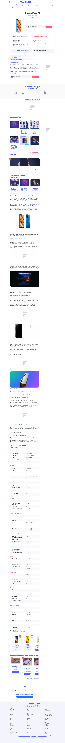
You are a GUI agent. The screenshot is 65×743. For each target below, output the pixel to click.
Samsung (29, 721)
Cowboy (46, 728)
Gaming (28, 708)
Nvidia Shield (29, 713)
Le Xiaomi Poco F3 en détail (16, 59)
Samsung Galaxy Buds (49, 722)
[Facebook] (29, 706)
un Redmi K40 (34, 206)
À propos (23, 739)
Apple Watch (12, 729)
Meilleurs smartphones (13, 735)
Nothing (46, 721)
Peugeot (11, 722)
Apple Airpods (47, 718)
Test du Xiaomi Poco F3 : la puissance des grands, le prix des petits (24, 169)
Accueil (12, 9)
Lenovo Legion (29, 711)
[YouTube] (33, 706)
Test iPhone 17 (38, 735)
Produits (15, 9)
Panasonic (29, 720)
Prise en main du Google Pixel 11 (38, 669)
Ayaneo (28, 710)
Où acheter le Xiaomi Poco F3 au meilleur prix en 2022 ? (35, 147)
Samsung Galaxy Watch (13, 732)
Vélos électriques (48, 727)
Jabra (46, 720)
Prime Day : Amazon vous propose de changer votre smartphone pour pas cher (24, 132)
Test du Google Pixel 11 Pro (15, 667)
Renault (11, 723)
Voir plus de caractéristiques (32, 99)
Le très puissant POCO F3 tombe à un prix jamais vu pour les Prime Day (14, 147)
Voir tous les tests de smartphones (32, 678)
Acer (46, 709)
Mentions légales (16, 739)
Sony (28, 722)
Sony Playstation (30, 714)
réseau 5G (34, 242)
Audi (10, 718)
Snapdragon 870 (28, 241)
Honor (46, 712)
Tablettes (29, 727)
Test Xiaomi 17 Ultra (46, 735)
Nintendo (29, 712)
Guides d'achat (14, 57)
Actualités (13, 55)
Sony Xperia (11, 714)
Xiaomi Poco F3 (13, 73)
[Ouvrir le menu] (10, 2)
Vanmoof (46, 733)
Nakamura (47, 731)
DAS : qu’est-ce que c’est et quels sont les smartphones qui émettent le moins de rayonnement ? (14, 131)
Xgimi (28, 724)
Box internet (34, 737)
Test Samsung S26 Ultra (42, 737)
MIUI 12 (18, 405)
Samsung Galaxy (12, 713)
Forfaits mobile (22, 735)
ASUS (28, 709)
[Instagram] (27, 706)
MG (10, 721)
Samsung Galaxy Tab (30, 731)
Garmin (11, 730)
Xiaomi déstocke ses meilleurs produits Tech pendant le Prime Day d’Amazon (35, 132)
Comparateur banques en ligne (24, 737)
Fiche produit (15, 669)
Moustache (47, 730)
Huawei (11, 711)
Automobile (11, 717)
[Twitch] (35, 706)
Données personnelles (44, 739)
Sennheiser (47, 723)
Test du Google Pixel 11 (27, 669)
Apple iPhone (12, 709)
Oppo (10, 712)
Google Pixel (12, 710)
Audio (45, 717)
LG (27, 719)
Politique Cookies (34, 739)
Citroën (11, 720)
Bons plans (46, 1)
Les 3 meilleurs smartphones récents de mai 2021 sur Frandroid (35, 190)
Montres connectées (13, 727)
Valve (28, 715)
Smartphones (20, 9)
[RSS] (31, 706)
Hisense (28, 718)
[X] (26, 706)
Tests (38, 1)
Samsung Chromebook (49, 715)
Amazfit (11, 728)
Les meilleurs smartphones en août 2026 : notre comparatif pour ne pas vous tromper (14, 190)
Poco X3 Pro (16, 645)
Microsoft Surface (48, 714)
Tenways (46, 732)
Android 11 (32, 405)
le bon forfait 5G (30, 441)
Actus (34, 1)
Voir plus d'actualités (34, 152)
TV (27, 717)
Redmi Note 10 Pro (39, 645)
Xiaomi (25, 9)
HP (45, 713)
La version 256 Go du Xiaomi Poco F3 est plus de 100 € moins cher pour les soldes (24, 148)
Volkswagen (12, 725)
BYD (10, 719)
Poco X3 (27, 645)
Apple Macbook (47, 710)
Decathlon (47, 729)
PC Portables (47, 708)
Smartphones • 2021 (32, 15)
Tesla (10, 724)
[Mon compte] (17, 2)
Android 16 (54, 735)
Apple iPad (29, 728)
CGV (51, 739)
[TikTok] (37, 706)
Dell (46, 711)
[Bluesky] (39, 706)
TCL (28, 723)
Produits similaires (14, 62)
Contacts (28, 739)
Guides (41, 1)
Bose (46, 719)
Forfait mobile (53, 1)
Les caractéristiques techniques (17, 60)
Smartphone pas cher (30, 735)
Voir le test (16, 647)
